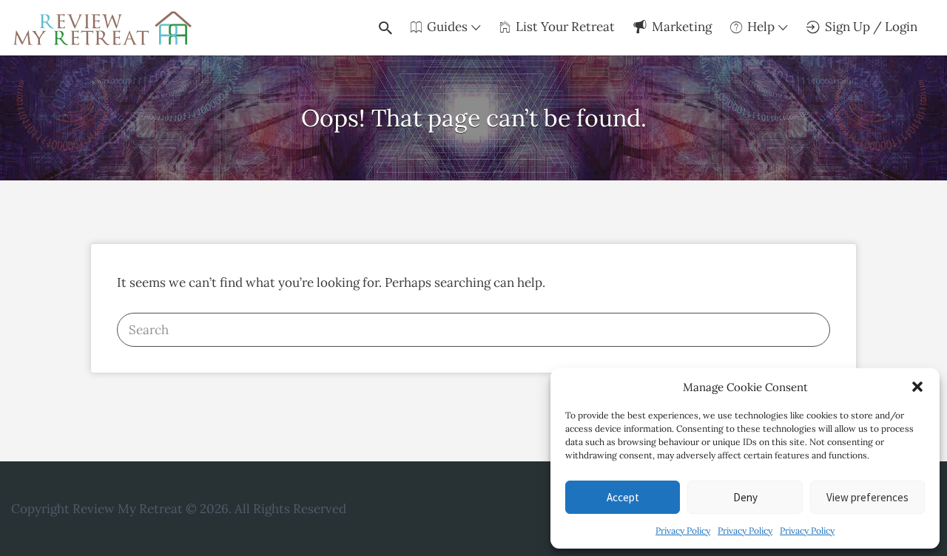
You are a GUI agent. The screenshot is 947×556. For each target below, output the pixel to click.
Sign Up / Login (871, 26)
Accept (623, 497)
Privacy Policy (683, 530)
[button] (917, 386)
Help (761, 26)
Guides (447, 26)
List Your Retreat (565, 26)
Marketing (682, 26)
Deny (745, 497)
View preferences (867, 497)
